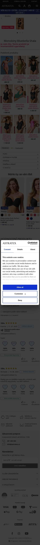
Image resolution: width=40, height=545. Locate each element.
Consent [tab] (7, 249)
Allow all (20, 287)
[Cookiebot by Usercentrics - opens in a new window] (28, 243)
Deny (20, 300)
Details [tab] (20, 249)
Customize (19, 294)
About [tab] (32, 249)
